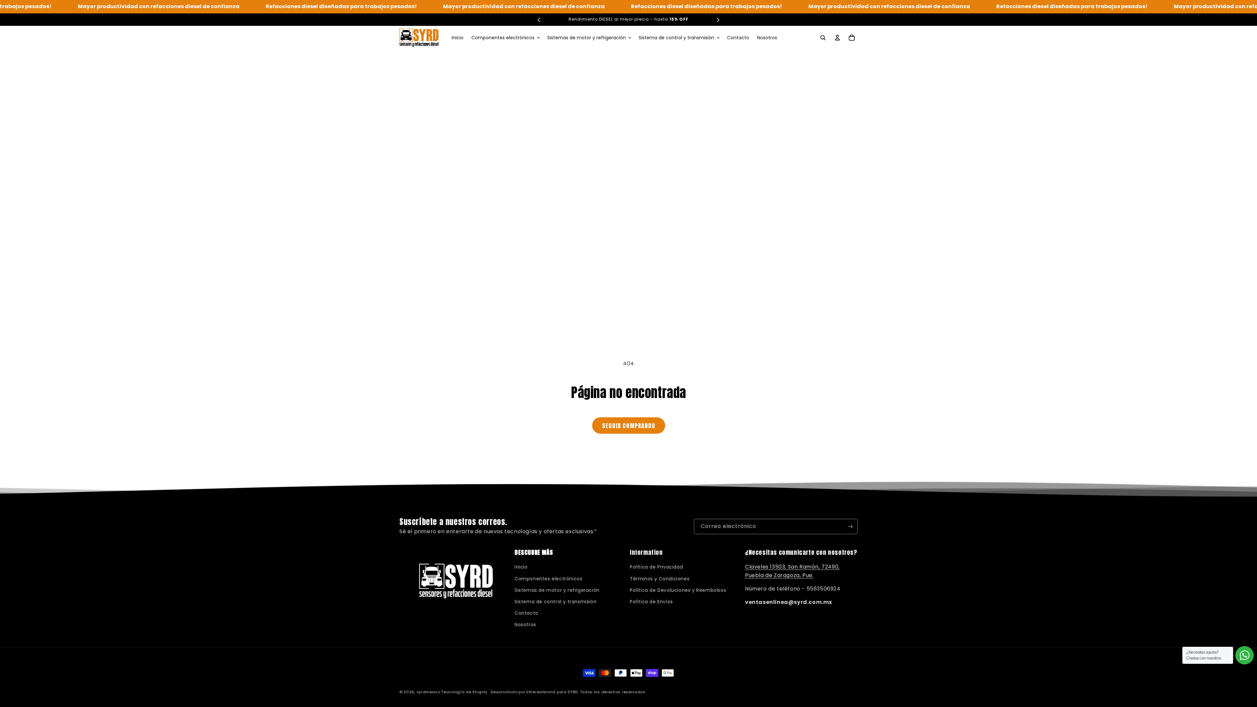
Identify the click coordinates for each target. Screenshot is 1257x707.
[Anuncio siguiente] (718, 19)
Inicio (521, 567)
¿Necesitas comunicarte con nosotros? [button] (801, 552)
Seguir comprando (628, 425)
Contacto (526, 613)
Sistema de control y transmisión (555, 601)
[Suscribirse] (850, 526)
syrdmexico (428, 692)
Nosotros (525, 624)
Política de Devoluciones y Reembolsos (678, 590)
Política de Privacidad (656, 567)
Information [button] (646, 552)
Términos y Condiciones (659, 578)
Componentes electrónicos (548, 578)
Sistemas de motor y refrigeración (557, 590)
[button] (505, 38)
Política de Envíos (651, 601)
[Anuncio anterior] (539, 19)
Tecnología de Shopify (464, 692)
